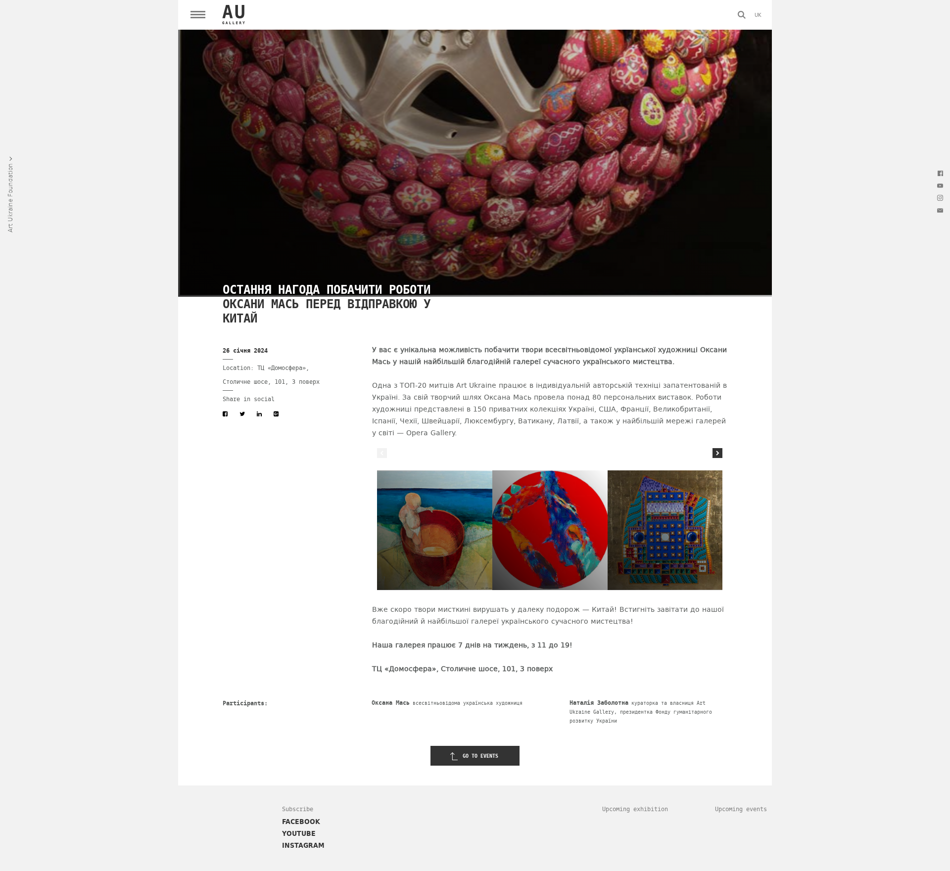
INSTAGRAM (303, 845)
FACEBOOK (301, 821)
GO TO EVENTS (480, 756)
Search (741, 15)
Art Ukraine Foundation (10, 197)
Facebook (940, 173)
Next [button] (717, 453)
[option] (434, 530)
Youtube (940, 185)
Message (940, 210)
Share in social (249, 399)
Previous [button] (382, 453)
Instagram (940, 198)
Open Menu (197, 15)
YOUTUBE (299, 833)
